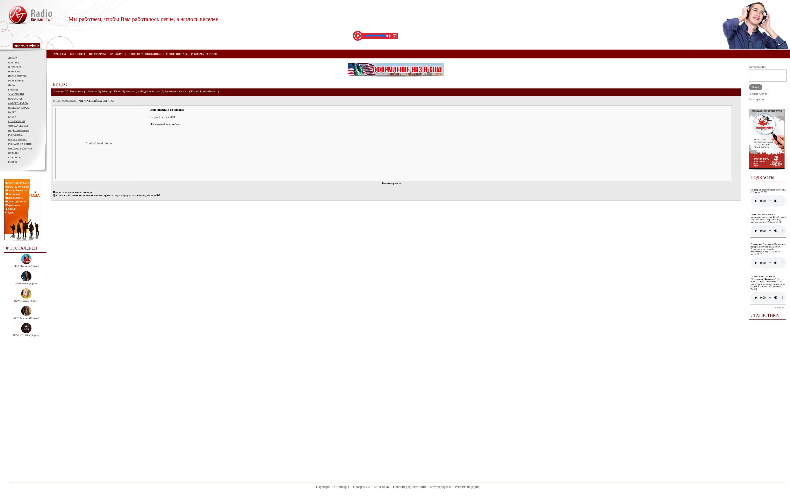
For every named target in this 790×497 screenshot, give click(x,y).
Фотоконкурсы (18, 103)
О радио (13, 62)
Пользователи (17, 76)
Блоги (12, 117)
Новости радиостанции (144, 54)
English (13, 162)
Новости (14, 71)
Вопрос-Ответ (17, 139)
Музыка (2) (94, 91)
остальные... (780, 307)
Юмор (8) (119, 91)
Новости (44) (133, 91)
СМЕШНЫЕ (69, 100)
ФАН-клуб (116, 54)
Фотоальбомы (18, 126)
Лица (11, 85)
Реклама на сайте (20, 144)
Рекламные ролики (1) (177, 91)
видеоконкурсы (19, 108)
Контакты (14, 157)
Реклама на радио (20, 148)
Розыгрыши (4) (78, 91)
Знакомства (16, 94)
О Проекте (14, 67)
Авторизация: (757, 66)
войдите (145, 195)
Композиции (16, 121)
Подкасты (15, 99)
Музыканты (16, 80)
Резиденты (15, 135)
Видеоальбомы (18, 130)
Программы (97, 54)
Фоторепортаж (176, 54)
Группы (13, 89)
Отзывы (13, 153)
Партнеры (59, 54)
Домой (12, 58)
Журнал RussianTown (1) (204, 91)
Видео (12, 112)
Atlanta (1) (107, 91)
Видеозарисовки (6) (152, 91)
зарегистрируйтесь (125, 195)
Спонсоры (77, 54)
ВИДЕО (57, 100)
